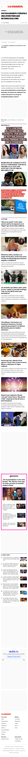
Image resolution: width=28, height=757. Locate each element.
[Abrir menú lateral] (2, 7)
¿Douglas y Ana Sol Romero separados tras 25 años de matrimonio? (9, 525)
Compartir (4, 42)
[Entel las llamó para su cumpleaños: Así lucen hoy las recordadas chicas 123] (23, 559)
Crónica (3, 10)
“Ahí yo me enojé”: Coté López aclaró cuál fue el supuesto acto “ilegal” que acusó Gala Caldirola (12, 224)
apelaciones (21, 120)
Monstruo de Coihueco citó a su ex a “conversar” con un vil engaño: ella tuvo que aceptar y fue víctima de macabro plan (13, 166)
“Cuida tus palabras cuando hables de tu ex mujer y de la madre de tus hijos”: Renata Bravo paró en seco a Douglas (8, 507)
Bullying (13, 120)
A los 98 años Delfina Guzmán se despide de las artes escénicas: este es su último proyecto (11, 565)
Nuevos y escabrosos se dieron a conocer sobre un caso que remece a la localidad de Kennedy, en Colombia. (13, 264)
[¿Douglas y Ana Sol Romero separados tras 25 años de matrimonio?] (21, 524)
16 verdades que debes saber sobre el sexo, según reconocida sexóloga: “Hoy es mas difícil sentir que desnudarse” (14, 290)
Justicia (9, 120)
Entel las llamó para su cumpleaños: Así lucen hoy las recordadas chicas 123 (11, 559)
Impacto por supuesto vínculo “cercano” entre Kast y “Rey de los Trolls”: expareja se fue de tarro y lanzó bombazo (13, 398)
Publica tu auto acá (14, 656)
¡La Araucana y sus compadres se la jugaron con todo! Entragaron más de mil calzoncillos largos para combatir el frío (9, 516)
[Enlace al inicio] (14, 476)
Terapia (2, 121)
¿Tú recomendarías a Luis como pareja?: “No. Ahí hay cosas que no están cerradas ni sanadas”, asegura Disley (13, 482)
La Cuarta (6, 23)
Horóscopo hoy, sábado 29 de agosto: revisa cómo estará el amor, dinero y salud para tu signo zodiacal (14, 363)
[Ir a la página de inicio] (15, 7)
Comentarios (12, 42)
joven (16, 120)
